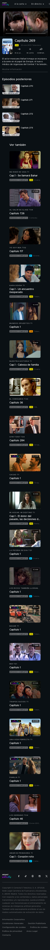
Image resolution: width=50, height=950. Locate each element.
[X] (46, 876)
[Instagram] (39, 876)
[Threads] (32, 876)
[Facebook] (19, 876)
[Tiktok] (25, 876)
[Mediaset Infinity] (5, 4)
